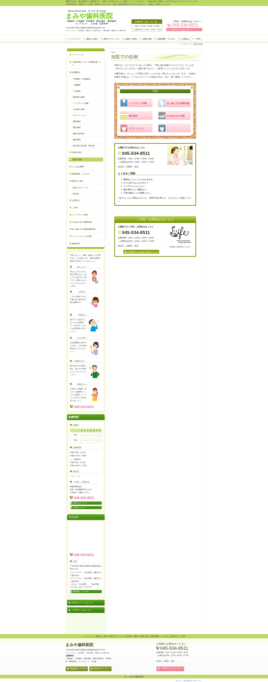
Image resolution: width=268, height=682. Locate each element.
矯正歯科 (77, 127)
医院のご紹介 (92, 39)
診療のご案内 (131, 39)
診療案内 (76, 72)
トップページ (75, 39)
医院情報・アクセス (166, 39)
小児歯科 (77, 91)
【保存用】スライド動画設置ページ (86, 63)
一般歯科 (77, 85)
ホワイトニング (80, 115)
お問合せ (185, 39)
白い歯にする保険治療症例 (83, 229)
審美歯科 (77, 121)
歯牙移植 (77, 139)
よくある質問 (78, 166)
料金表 (76, 194)
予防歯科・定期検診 (81, 79)
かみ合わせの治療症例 (82, 222)
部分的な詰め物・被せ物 (83, 145)
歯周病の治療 (79, 97)
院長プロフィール (111, 39)
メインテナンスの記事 (82, 236)
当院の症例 (77, 159)
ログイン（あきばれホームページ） (189, 681)
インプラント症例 (80, 215)
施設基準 (76, 243)
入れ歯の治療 (79, 109)
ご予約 (197, 39)
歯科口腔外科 (79, 133)
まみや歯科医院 (79, 645)
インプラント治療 (80, 103)
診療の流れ (147, 39)
